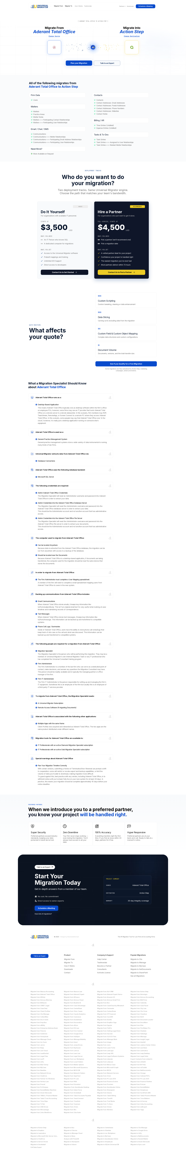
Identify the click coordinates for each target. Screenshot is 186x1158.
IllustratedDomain (73, 937)
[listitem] (64, 240)
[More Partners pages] (125, 6)
